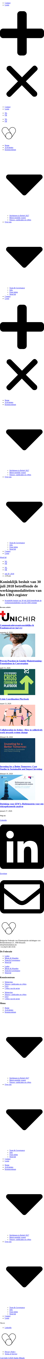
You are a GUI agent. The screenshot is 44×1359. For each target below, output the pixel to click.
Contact (7, 3)
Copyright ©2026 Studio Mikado (12, 1358)
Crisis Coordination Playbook (14, 699)
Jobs (11, 290)
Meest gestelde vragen (17, 218)
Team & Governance (17, 288)
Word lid (12, 294)
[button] (22, 56)
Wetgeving (9, 982)
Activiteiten (9, 148)
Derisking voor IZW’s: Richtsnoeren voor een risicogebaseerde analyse (22, 805)
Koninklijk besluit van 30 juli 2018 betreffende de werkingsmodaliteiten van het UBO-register (23, 602)
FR (6, 115)
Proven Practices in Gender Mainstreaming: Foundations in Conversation (21, 662)
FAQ (6, 986)
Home (7, 145)
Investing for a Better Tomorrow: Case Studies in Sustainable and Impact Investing (21, 767)
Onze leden (13, 292)
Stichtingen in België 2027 (19, 216)
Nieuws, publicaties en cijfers (20, 220)
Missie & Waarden (11, 958)
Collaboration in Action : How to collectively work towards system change (21, 731)
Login (7, 5)
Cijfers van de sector (12, 988)
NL (6, 113)
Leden (7, 956)
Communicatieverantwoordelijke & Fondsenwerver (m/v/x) (17, 626)
